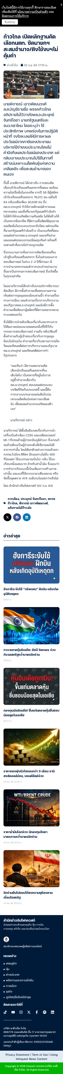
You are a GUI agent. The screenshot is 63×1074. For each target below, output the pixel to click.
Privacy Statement (17, 1054)
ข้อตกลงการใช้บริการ (15, 15)
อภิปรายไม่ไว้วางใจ (19, 507)
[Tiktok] (5, 1012)
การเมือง (13, 498)
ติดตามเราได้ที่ (13, 1004)
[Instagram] (21, 1012)
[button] (7, 517)
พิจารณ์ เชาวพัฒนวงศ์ (33, 503)
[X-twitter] (29, 1012)
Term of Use (40, 1054)
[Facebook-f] (36, 1012)
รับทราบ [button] (10, 21)
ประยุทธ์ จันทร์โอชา (33, 498)
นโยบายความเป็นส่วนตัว (33, 11)
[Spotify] (44, 1012)
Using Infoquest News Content (37, 1056)
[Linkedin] (52, 1012)
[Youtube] (13, 1012)
